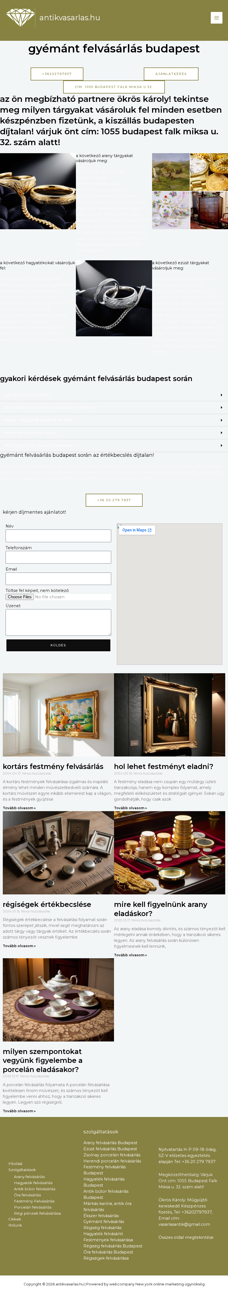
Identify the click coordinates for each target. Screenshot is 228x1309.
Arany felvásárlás (29, 1176)
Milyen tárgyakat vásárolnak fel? (38, 420)
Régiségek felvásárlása (106, 1258)
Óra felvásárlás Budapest (108, 1252)
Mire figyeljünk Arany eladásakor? (39, 445)
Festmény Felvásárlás (34, 1201)
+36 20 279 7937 (199, 1161)
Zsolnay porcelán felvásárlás (111, 1154)
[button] (114, 395)
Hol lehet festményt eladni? (164, 766)
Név (10, 526)
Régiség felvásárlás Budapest (112, 1246)
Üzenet (13, 605)
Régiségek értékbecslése (47, 904)
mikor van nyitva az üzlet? (31, 432)
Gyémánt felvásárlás (103, 1221)
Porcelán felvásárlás (32, 1207)
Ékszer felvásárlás (101, 1215)
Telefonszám (19, 547)
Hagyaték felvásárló (103, 1233)
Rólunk (15, 1225)
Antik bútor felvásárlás (34, 1189)
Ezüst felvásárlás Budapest (110, 1148)
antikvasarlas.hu (69, 17)
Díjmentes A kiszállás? (27, 394)
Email (11, 569)
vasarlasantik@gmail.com (184, 1224)
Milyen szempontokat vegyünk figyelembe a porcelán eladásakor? (43, 1060)
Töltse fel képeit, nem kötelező (37, 590)
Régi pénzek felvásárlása (37, 1213)
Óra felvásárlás (27, 1195)
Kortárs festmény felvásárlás (53, 766)
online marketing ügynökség (179, 1284)
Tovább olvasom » (19, 808)
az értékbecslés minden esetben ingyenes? (50, 407)
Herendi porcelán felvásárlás (112, 1161)
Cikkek (14, 1219)
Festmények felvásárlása (108, 1239)
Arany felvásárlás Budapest (110, 1142)
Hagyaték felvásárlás (33, 1183)
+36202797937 (197, 1212)
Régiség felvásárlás (102, 1227)
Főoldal (15, 1163)
